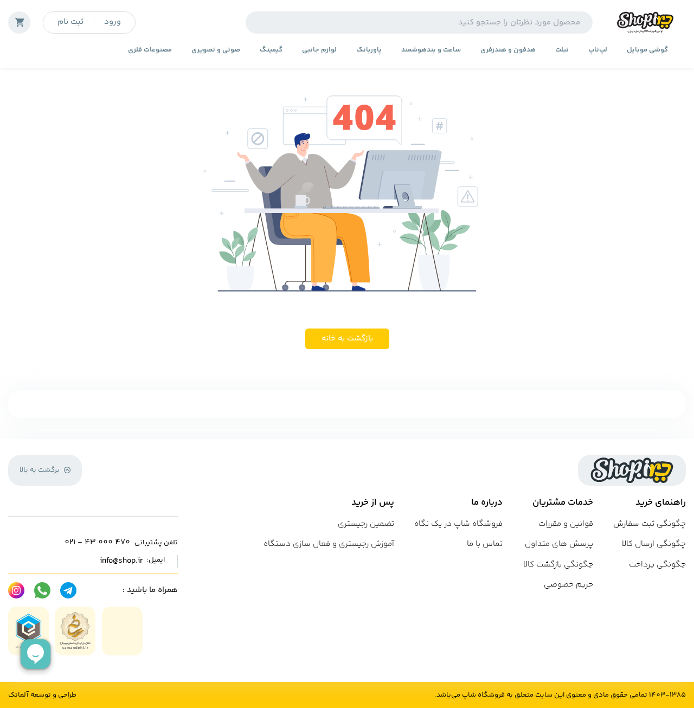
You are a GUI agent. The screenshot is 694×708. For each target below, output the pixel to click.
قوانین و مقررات (565, 524)
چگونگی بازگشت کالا (558, 564)
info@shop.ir (121, 561)
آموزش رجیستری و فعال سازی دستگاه (329, 544)
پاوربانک (369, 50)
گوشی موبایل (647, 50)
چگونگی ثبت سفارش (649, 524)
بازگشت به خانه (347, 338)
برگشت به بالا (40, 470)
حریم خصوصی (568, 584)
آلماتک (18, 695)
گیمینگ (271, 50)
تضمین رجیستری (366, 524)
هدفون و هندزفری (508, 50)
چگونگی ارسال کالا (654, 544)
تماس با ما (485, 544)
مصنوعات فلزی (150, 50)
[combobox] (419, 22)
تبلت (562, 50)
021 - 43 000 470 (97, 543)
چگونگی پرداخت (657, 564)
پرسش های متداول (559, 544)
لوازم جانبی (319, 50)
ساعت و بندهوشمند (431, 50)
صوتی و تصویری (215, 50)
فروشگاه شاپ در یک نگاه (458, 524)
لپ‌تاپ (597, 50)
